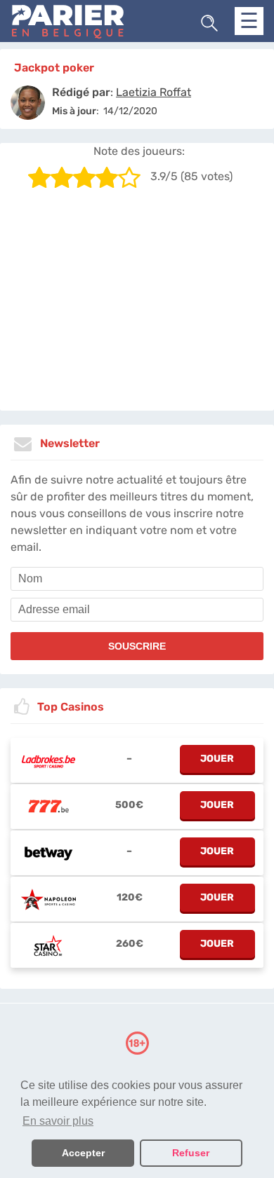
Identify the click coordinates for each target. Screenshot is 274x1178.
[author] (28, 102)
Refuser (190, 1152)
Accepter (83, 1152)
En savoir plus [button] (57, 1121)
